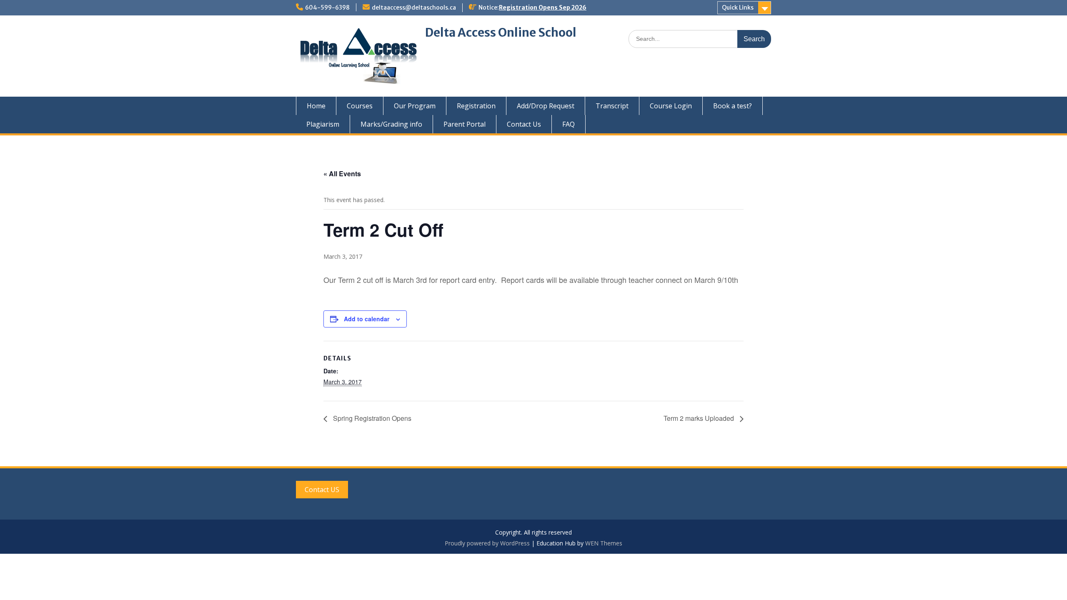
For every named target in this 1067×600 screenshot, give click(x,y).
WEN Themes (603, 543)
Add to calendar (366, 319)
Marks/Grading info (391, 124)
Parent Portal (464, 124)
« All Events (342, 173)
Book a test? (732, 105)
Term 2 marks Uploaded (700, 418)
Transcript (612, 105)
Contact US (322, 489)
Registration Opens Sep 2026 (542, 7)
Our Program (415, 105)
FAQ (568, 124)
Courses (360, 105)
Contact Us (524, 124)
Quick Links (738, 7)
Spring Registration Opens (371, 418)
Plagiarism (322, 124)
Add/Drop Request (545, 105)
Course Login (671, 105)
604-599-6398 (327, 7)
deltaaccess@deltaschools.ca (414, 7)
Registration (476, 105)
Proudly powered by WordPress (487, 543)
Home (316, 105)
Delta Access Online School (500, 32)
